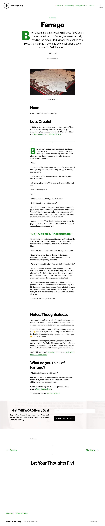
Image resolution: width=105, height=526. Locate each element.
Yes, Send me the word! (64, 418)
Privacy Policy (22, 513)
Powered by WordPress (30, 521)
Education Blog (69, 5)
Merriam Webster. (53, 393)
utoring (52, 352)
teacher (34, 439)
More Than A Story (43, 389)
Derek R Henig (16, 521)
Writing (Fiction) (80, 5)
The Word (52, 18)
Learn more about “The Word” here (47, 134)
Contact (9, 513)
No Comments (54, 58)
